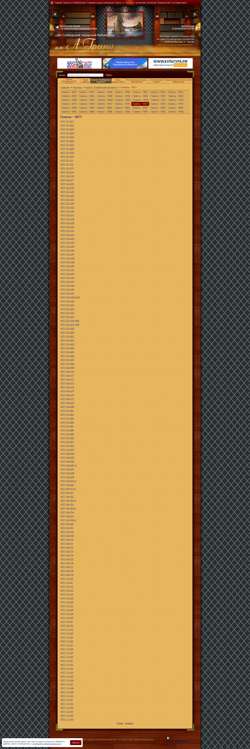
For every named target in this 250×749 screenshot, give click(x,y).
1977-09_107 (67, 528)
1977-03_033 (67, 238)
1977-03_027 (67, 215)
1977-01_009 (67, 152)
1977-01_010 (67, 156)
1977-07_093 (67, 449)
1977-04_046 (67, 289)
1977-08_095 (67, 457)
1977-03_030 (67, 227)
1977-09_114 (66, 555)
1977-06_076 (67, 395)
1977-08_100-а (68, 481)
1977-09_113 (66, 551)
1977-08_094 (67, 453)
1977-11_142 (66, 664)
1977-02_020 (67, 191)
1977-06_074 (67, 387)
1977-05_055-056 (69, 320)
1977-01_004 (67, 133)
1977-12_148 (66, 688)
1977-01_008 (67, 148)
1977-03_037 (67, 254)
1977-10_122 (66, 586)
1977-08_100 (67, 485)
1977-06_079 (67, 403)
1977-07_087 (67, 426)
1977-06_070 (67, 371)
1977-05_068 (67, 363)
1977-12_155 (66, 715)
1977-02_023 (67, 199)
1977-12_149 (66, 692)
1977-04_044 (67, 281)
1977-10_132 (66, 625)
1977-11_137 (66, 645)
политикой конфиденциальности (46, 744)
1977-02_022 (67, 195)
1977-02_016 (67, 176)
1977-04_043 (67, 277)
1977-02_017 (67, 180)
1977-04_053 (67, 313)
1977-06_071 (67, 375)
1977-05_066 (67, 356)
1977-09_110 (66, 539)
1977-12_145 (66, 676)
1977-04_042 (67, 274)
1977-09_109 (67, 535)
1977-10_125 (66, 598)
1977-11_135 (66, 637)
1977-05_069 (67, 367)
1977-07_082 (67, 410)
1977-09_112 (66, 547)
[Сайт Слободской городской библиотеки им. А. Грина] (90, 42)
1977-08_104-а (68, 508)
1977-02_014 (67, 172)
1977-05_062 (67, 340)
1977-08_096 (67, 461)
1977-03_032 (67, 234)
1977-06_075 (67, 391)
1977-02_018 (67, 184)
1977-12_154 (66, 711)
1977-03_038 (67, 258)
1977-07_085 (67, 418)
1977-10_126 (66, 602)
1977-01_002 (67, 125)
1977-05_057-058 (69, 324)
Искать (62, 75)
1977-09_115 (66, 559)
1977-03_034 (67, 242)
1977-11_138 (66, 649)
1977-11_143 (66, 668)
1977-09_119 (66, 575)
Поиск (108, 75)
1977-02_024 (67, 203)
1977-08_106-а (68, 520)
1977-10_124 (66, 594)
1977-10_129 (66, 614)
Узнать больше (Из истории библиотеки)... (175, 45)
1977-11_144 (66, 672)
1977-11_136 (66, 641)
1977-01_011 (66, 160)
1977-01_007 (67, 145)
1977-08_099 (67, 477)
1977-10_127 (66, 606)
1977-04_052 (67, 309)
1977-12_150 (66, 696)
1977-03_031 (67, 231)
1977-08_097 (67, 469)
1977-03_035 (67, 246)
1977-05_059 (67, 328)
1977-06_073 (67, 383)
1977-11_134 (66, 633)
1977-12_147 (66, 684)
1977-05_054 (67, 317)
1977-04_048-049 (70, 297)
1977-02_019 (67, 188)
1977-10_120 (66, 578)
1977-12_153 (66, 707)
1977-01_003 (67, 129)
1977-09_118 (66, 571)
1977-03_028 (67, 219)
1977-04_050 (67, 301)
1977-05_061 (67, 336)
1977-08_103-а (68, 500)
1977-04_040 (67, 266)
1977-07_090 (67, 438)
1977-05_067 (67, 360)
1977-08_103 (67, 504)
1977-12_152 (66, 703)
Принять (75, 743)
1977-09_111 (66, 543)
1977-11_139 (66, 653)
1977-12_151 (66, 700)
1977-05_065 (67, 352)
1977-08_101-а (68, 489)
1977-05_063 (67, 344)
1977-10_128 (66, 610)
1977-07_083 (67, 414)
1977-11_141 (66, 660)
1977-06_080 (67, 406)
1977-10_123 (66, 590)
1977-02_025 (67, 207)
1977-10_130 (66, 618)
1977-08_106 (67, 524)
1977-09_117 (66, 567)
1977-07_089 (67, 434)
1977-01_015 (67, 168)
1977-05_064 (67, 348)
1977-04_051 (67, 305)
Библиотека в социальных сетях (183, 27)
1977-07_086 (67, 422)
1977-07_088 (67, 430)
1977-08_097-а (68, 465)
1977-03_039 (67, 262)
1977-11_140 (66, 657)
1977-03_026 (67, 211)
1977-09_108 (67, 532)
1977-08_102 (67, 496)
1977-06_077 (67, 399)
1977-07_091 (67, 442)
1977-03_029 (67, 223)
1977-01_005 (67, 137)
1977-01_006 (67, 141)
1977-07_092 (67, 446)
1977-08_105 (67, 516)
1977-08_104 (67, 512)
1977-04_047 (67, 293)
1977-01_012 (67, 164)
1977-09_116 (66, 563)
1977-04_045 (67, 285)
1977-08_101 (66, 492)
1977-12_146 (66, 680)
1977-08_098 (67, 473)
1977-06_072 (67, 379)
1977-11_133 (66, 629)
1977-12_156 (66, 719)
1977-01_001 (67, 121)
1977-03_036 (67, 250)
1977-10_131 (66, 621)
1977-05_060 (67, 332)
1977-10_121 (66, 582)
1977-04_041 (67, 270)
